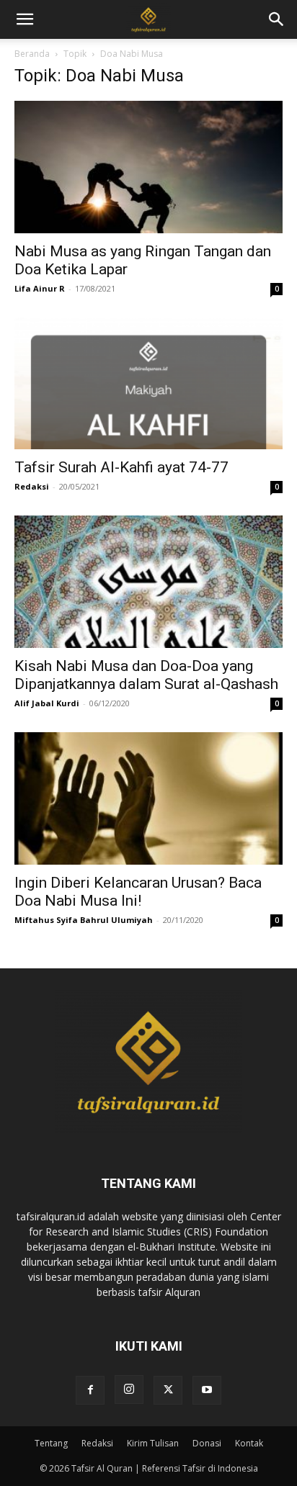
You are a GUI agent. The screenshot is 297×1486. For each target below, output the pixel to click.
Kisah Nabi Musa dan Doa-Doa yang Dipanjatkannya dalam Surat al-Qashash (146, 675)
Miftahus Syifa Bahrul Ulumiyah (83, 919)
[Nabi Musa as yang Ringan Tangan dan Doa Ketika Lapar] (148, 167)
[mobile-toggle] (24, 19)
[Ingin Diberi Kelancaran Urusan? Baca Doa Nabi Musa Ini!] (148, 798)
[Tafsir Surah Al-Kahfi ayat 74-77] (148, 384)
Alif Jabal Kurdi (46, 703)
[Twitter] (168, 1390)
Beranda (32, 54)
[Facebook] (90, 1390)
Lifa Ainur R (39, 288)
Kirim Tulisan (153, 1443)
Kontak (249, 1443)
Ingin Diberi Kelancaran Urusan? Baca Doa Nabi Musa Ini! (138, 891)
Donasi (206, 1443)
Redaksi (31, 486)
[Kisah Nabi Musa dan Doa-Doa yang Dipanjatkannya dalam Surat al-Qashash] (148, 581)
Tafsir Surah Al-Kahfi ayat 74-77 (121, 467)
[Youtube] (206, 1390)
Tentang (51, 1443)
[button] (277, 19)
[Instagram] (129, 1389)
